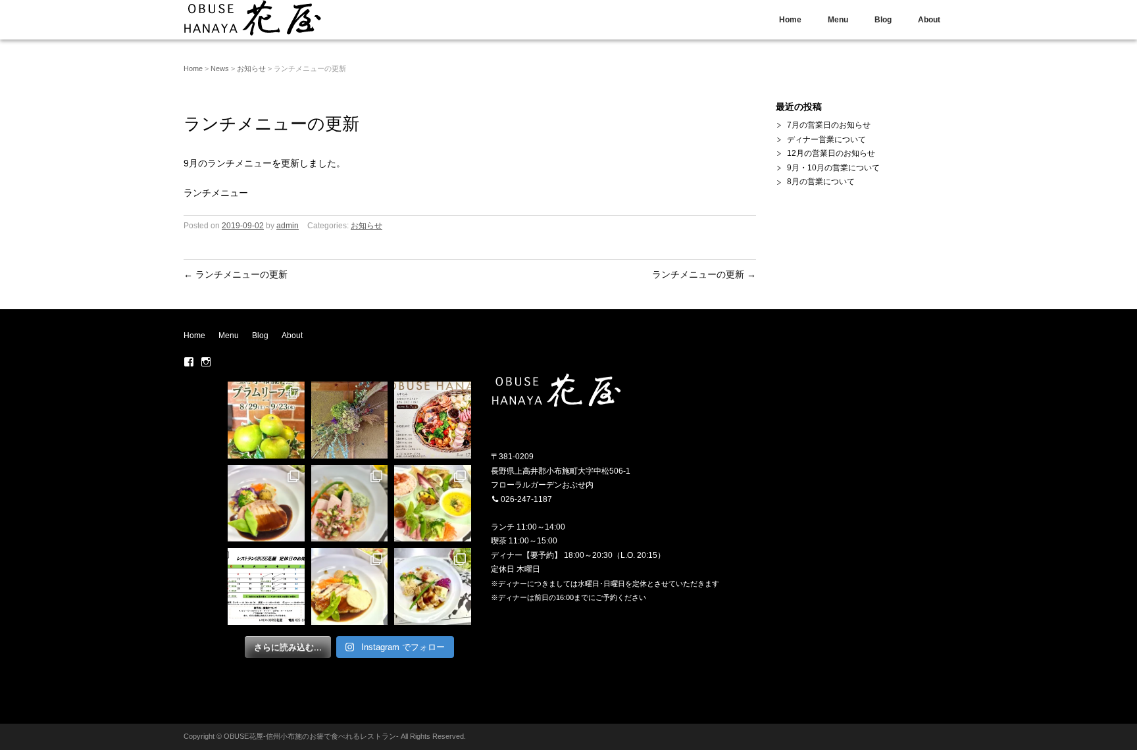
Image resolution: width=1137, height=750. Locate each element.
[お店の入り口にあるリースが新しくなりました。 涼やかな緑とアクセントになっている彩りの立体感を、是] (349, 420)
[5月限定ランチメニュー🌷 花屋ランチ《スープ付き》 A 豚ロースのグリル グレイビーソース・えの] (349, 586)
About (929, 19)
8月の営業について (821, 181)
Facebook (189, 362)
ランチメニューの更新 (236, 274)
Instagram (206, 362)
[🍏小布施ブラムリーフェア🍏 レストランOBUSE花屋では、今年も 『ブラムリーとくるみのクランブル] (266, 420)
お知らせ (251, 68)
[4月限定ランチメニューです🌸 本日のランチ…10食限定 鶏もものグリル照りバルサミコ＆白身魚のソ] (432, 586)
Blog (883, 19)
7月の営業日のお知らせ (829, 125)
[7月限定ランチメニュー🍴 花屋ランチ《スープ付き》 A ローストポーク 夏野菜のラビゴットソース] (349, 503)
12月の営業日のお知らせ (831, 153)
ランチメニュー (216, 193)
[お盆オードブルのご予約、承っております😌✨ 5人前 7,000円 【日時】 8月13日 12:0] (432, 420)
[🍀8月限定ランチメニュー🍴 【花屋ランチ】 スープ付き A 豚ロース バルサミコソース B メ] (266, 503)
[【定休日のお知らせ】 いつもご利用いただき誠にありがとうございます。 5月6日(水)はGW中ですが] (266, 586)
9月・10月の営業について (833, 167)
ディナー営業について (826, 139)
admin (287, 225)
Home (790, 19)
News (220, 68)
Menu (838, 19)
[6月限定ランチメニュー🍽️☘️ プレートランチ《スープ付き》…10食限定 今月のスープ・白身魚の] (432, 503)
